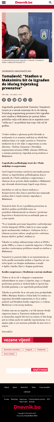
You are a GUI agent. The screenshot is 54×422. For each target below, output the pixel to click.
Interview (24, 387)
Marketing (14, 399)
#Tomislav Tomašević (12, 350)
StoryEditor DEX (30, 416)
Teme (34, 387)
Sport (15, 387)
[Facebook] (4, 100)
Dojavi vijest (23, 402)
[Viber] (30, 100)
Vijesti (6, 387)
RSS (48, 399)
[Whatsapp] (25, 100)
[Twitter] (9, 100)
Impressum (23, 399)
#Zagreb (28, 350)
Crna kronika (44, 387)
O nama (6, 399)
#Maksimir (41, 350)
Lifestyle (27, 392)
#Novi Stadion (9, 354)
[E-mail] (20, 100)
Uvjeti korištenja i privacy (37, 399)
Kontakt (32, 402)
